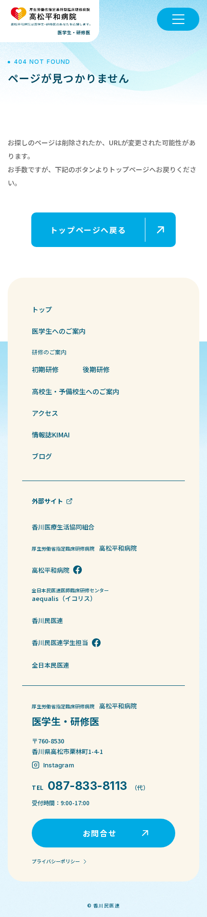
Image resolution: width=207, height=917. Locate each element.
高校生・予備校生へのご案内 (75, 391)
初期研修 (45, 369)
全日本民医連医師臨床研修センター (73, 595)
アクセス (45, 413)
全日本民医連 (50, 665)
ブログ (42, 456)
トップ (42, 309)
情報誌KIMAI (51, 434)
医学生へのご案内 (59, 331)
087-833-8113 (88, 786)
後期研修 (96, 369)
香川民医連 (47, 620)
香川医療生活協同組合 (63, 526)
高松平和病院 (50, 570)
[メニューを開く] (178, 19)
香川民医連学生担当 (60, 642)
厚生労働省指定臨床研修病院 (84, 548)
